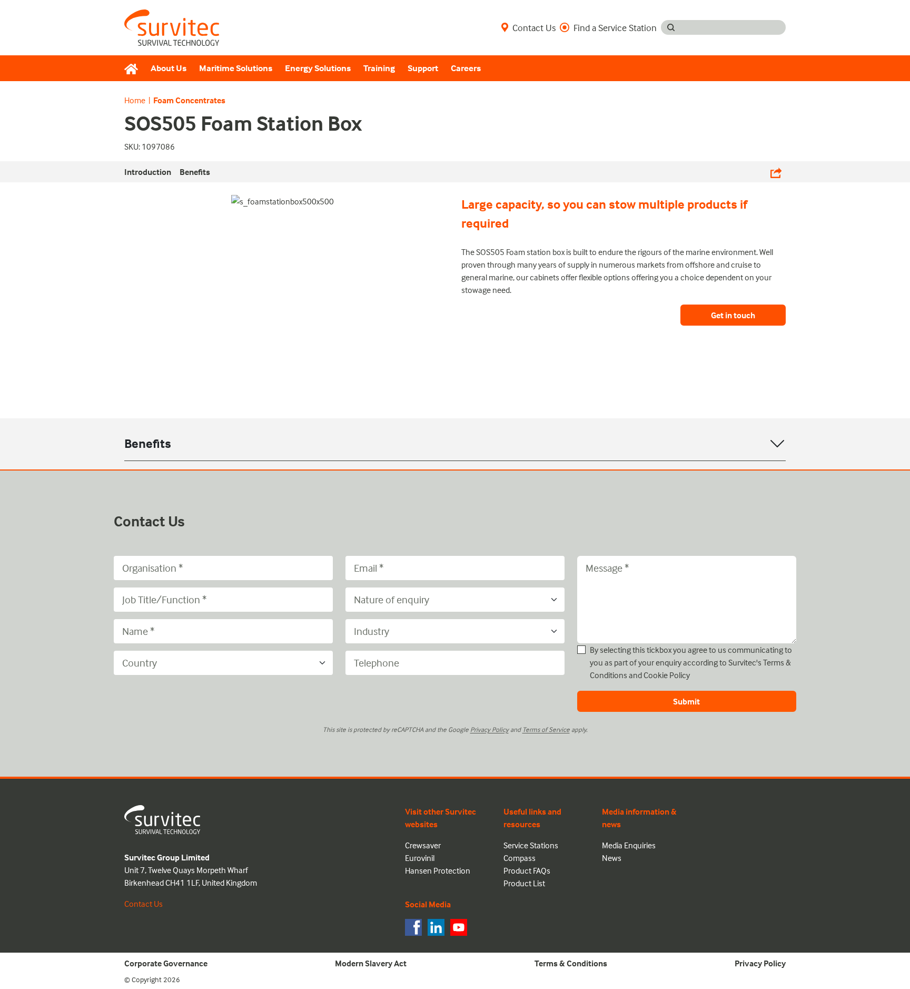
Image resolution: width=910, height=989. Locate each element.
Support (423, 68)
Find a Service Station (615, 27)
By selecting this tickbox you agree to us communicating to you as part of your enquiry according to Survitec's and (691, 662)
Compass (519, 858)
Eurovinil (419, 858)
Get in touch (733, 315)
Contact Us (534, 27)
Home (134, 100)
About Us (168, 68)
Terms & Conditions (571, 963)
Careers (466, 68)
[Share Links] (776, 172)
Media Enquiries (629, 845)
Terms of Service (546, 729)
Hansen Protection (437, 870)
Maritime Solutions (235, 68)
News (611, 858)
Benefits (147, 443)
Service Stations (530, 845)
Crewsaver (423, 845)
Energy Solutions (318, 68)
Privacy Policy (489, 729)
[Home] (134, 68)
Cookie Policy (667, 675)
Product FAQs (526, 870)
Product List (524, 883)
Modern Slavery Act (371, 963)
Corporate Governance (165, 963)
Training (379, 68)
